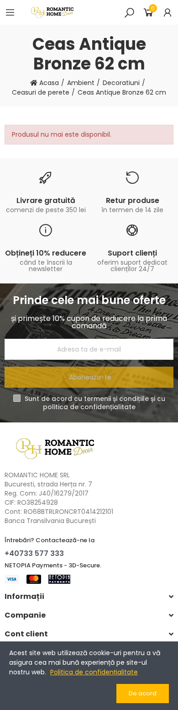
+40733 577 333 (34, 553)
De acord (143, 693)
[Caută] (129, 12)
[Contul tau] (167, 12)
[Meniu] (10, 12)
